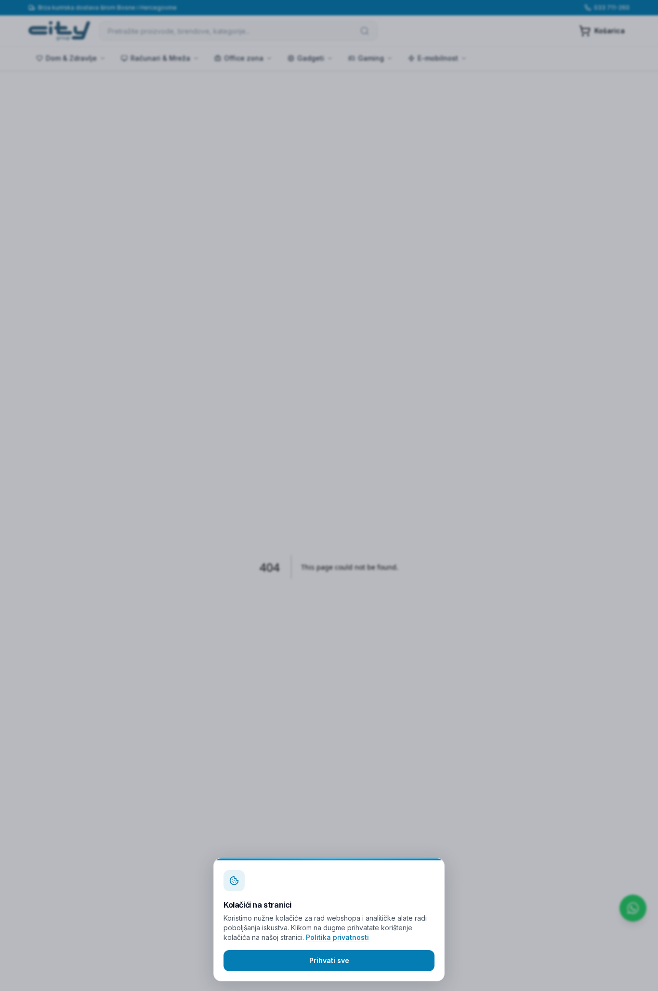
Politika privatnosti (337, 937)
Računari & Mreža (160, 58)
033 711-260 (612, 7)
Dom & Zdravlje (71, 58)
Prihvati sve (329, 960)
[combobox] (238, 30)
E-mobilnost (438, 58)
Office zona (243, 58)
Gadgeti (310, 58)
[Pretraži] (364, 30)
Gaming (371, 58)
